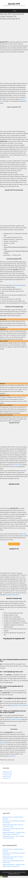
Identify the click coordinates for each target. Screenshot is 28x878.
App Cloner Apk (7, 776)
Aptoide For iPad (14, 544)
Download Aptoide (17, 285)
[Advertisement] (14, 31)
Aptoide (2, 742)
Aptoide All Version (16, 719)
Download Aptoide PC (12, 594)
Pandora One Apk (7, 774)
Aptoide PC (15, 705)
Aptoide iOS (16, 464)
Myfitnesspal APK (7, 772)
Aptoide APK (14, 4)
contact (11, 756)
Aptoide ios (24, 705)
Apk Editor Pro (6, 778)
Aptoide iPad (22, 534)
